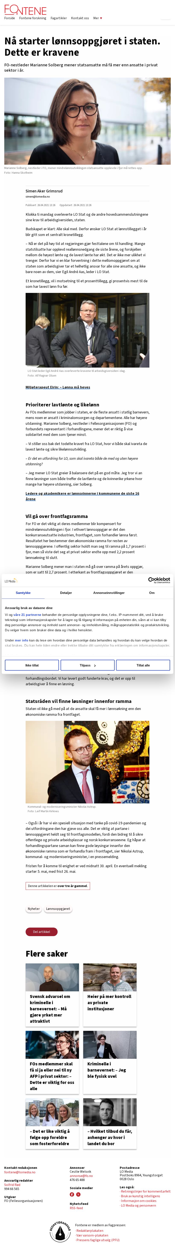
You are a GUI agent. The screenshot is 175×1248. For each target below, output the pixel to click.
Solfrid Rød (12, 1185)
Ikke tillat (32, 665)
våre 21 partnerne (27, 614)
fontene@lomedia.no (19, 1172)
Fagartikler (59, 18)
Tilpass (85, 665)
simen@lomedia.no (38, 196)
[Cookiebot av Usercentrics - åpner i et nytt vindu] (151, 580)
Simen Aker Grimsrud (44, 191)
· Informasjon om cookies (138, 1201)
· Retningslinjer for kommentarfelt (145, 1191)
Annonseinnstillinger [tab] (109, 593)
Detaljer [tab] (66, 593)
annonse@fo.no (81, 1176)
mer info (21, 640)
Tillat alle (143, 665)
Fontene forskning (32, 18)
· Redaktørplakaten (89, 1230)
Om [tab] (152, 593)
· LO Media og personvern (138, 1205)
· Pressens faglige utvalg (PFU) (97, 1240)
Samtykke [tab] (23, 593)
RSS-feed (76, 1208)
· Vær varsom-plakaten (91, 1235)
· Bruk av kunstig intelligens (140, 1196)
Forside (9, 18)
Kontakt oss (80, 18)
